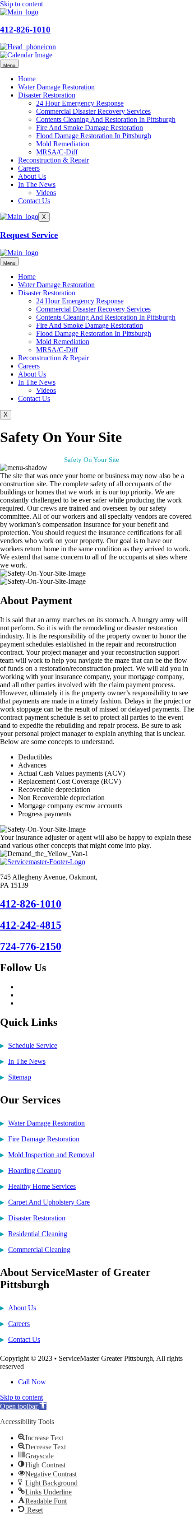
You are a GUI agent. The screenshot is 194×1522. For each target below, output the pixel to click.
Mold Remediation (62, 144)
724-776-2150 (30, 946)
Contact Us (34, 201)
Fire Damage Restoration (43, 1139)
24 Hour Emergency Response (80, 103)
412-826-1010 (25, 29)
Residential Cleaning (37, 1234)
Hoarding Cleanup (34, 1170)
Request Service (29, 235)
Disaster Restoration (46, 95)
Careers (29, 168)
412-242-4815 (30, 925)
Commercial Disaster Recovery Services (93, 111)
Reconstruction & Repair (53, 160)
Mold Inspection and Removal (51, 1155)
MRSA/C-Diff (57, 152)
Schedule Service (32, 1045)
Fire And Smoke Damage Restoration (89, 127)
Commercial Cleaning (39, 1249)
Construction (41, 459)
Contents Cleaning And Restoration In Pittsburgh (106, 119)
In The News (36, 184)
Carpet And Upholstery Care (49, 1202)
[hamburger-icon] (9, 64)
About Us (32, 176)
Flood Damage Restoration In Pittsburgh (93, 136)
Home (27, 79)
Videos (46, 192)
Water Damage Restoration (56, 87)
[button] (23, 1406)
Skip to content (21, 4)
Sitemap (19, 1077)
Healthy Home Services (42, 1186)
